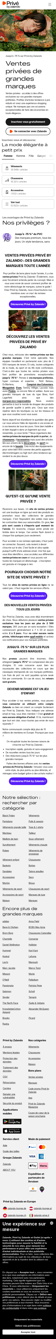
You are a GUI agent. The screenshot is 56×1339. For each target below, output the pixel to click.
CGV (5, 1076)
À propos (7, 1047)
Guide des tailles (11, 1151)
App (30, 1098)
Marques (32, 1083)
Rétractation (9, 1082)
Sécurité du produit (12, 1103)
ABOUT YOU (9, 1170)
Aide (5, 1145)
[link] (28, 168)
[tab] (8, 156)
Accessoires (34, 1058)
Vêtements (33, 1047)
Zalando (7, 1164)
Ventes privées (35, 1077)
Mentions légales (11, 1052)
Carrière (7, 1088)
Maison (31, 1064)
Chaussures (34, 1052)
